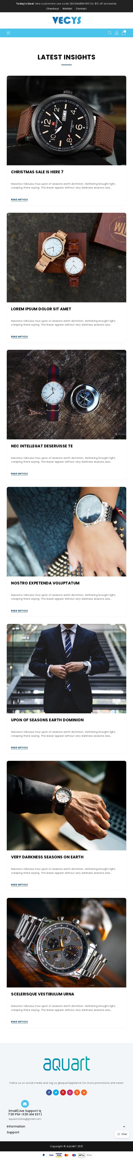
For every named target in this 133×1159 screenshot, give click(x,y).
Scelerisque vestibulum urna (42, 994)
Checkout (52, 8)
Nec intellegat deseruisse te (42, 446)
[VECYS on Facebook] (49, 1092)
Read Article (19, 199)
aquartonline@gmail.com (25, 1119)
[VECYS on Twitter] (56, 1092)
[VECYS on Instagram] (70, 1092)
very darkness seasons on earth (47, 857)
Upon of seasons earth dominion (47, 720)
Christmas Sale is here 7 (37, 172)
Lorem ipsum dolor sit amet (41, 309)
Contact (81, 8)
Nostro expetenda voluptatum (45, 583)
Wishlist (67, 8)
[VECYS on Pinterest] (63, 1092)
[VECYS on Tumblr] (77, 1092)
